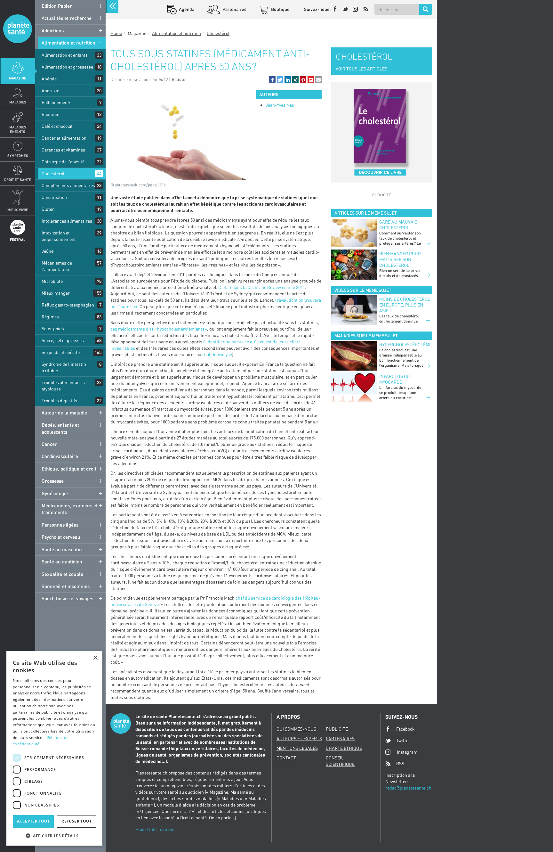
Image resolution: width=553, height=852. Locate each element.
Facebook (405, 729)
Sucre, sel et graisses (63, 340)
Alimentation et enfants (65, 55)
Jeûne (47, 251)
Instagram (407, 752)
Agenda (186, 9)
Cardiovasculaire (60, 456)
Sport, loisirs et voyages (67, 598)
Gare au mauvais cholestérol (398, 224)
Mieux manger (56, 293)
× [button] (95, 658)
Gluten (48, 209)
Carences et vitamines (63, 149)
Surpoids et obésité (61, 352)
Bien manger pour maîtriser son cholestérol (400, 259)
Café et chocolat (57, 126)
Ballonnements (56, 102)
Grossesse (53, 481)
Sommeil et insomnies (66, 586)
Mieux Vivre (17, 210)
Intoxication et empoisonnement (59, 236)
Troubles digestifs (59, 400)
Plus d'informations (154, 829)
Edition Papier (57, 6)
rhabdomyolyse (217, 354)
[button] (272, 79)
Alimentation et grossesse (67, 67)
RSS (400, 763)
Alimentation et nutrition (68, 42)
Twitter (403, 740)
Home (116, 33)
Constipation (54, 197)
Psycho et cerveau (61, 537)
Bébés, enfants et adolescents (60, 428)
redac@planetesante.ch (408, 788)
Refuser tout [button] (76, 821)
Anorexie (50, 90)
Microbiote (52, 281)
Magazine (17, 78)
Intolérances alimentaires (67, 221)
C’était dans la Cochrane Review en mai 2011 (261, 287)
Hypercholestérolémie (404, 344)
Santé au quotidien (62, 561)
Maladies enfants (17, 129)
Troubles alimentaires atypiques (63, 385)
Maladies (17, 102)
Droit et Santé (17, 179)
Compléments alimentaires (68, 185)
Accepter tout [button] (33, 821)
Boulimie (50, 114)
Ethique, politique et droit (69, 468)
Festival (17, 239)
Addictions (53, 30)
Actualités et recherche (67, 18)
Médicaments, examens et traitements (70, 509)
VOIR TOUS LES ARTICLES (361, 68)
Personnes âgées (60, 525)
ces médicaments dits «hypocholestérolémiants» (158, 329)
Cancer (49, 444)
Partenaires (233, 9)
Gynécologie (55, 493)
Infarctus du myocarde (394, 379)
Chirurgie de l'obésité (63, 161)
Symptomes (17, 155)
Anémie (49, 78)
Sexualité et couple (62, 574)
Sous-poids (53, 328)
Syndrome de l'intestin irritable (64, 367)
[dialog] (54, 748)
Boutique (280, 9)
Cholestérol (53, 173)
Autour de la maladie (64, 412)
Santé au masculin (62, 549)
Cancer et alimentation (64, 138)
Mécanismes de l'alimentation (57, 266)
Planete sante (17, 28)
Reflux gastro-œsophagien (68, 304)
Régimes (50, 316)
